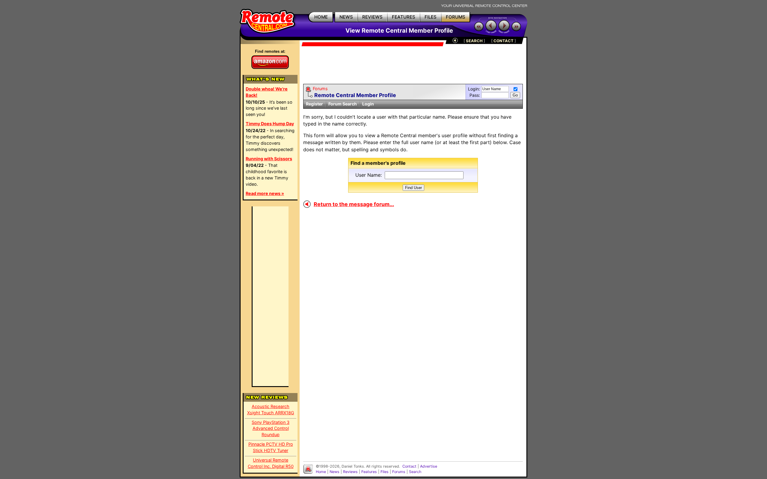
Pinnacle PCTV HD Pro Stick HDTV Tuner (270, 447)
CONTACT (503, 40)
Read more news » (265, 193)
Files (385, 471)
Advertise (428, 466)
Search (415, 471)
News (334, 471)
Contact (409, 466)
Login (368, 103)
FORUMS (455, 17)
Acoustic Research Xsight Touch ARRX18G (270, 409)
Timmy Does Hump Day (270, 123)
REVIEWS (372, 17)
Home (321, 471)
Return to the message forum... (354, 204)
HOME (321, 17)
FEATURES (403, 17)
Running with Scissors (269, 158)
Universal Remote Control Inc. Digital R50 (271, 463)
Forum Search (342, 103)
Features (369, 471)
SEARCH (474, 40)
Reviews (350, 471)
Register (314, 103)
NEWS (346, 17)
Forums (320, 88)
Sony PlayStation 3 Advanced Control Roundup (270, 428)
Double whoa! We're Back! (267, 92)
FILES (431, 17)
